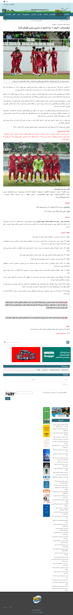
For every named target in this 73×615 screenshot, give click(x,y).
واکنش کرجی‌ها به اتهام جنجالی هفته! (60, 586)
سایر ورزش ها (26, 14)
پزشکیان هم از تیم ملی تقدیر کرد (61, 485)
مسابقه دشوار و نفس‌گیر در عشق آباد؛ (61, 24)
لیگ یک (46, 14)
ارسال (7, 398)
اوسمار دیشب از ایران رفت (62, 462)
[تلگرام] (4, 1)
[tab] (61, 420)
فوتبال (38, 370)
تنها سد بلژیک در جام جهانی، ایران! (60, 437)
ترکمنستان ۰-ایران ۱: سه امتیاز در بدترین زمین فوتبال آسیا (44, 28)
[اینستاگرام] (7, 1)
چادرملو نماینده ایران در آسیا (62, 475)
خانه (66, 14)
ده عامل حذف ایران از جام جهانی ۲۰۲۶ (60, 580)
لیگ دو (39, 14)
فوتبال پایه (52, 14)
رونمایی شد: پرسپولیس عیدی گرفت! (60, 439)
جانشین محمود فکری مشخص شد (61, 557)
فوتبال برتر (59, 14)
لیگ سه (34, 14)
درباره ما (5, 607)
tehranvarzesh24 (62, 7)
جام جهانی (44, 370)
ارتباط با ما (8, 14)
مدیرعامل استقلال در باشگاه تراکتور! (60, 472)
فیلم (14, 14)
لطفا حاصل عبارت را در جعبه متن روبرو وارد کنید (54, 392)
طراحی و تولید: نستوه (35, 612)
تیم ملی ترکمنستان (54, 370)
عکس (18, 14)
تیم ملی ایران (64, 370)
